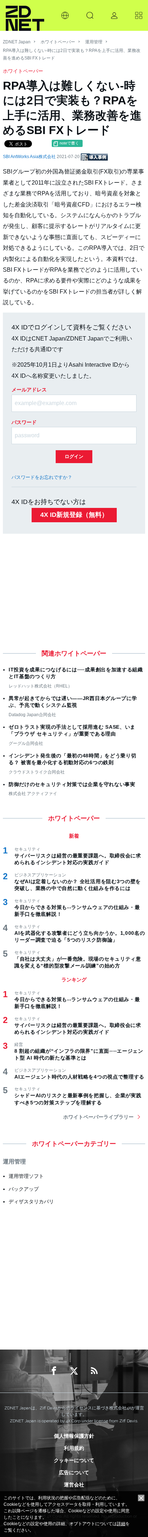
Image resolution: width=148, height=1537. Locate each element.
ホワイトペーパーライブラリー (98, 1117)
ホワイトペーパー (58, 41)
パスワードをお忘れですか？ (41, 477)
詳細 (121, 1523)
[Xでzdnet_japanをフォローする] (74, 1371)
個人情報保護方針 (74, 1436)
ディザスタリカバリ (31, 1201)
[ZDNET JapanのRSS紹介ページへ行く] (94, 1371)
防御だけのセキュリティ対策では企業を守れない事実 (72, 784)
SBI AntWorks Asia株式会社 (30, 156)
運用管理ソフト (26, 1176)
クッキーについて (74, 1460)
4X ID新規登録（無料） (74, 514)
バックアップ (24, 1189)
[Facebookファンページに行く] (54, 1371)
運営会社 (74, 1485)
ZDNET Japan (17, 41)
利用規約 (74, 1448)
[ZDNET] (25, 15)
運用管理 (93, 41)
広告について (74, 1472)
